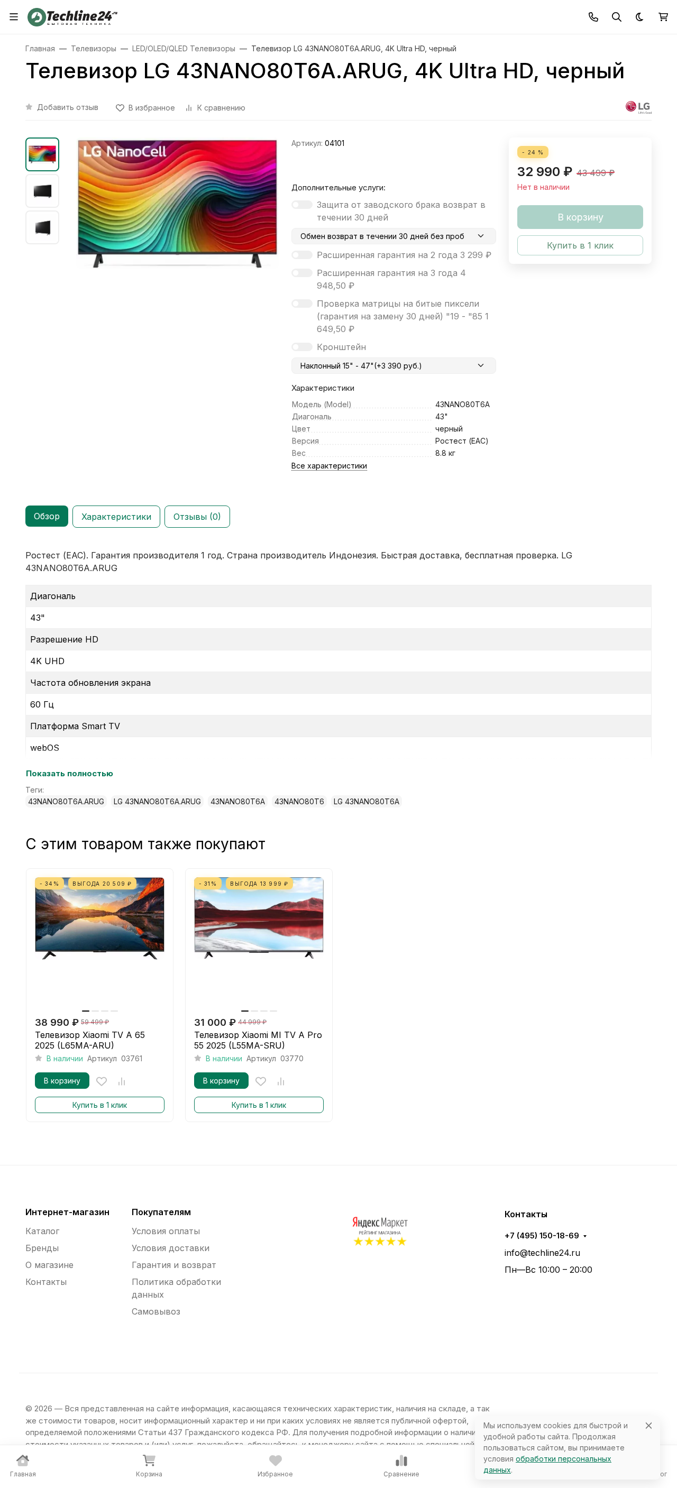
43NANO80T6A (238, 801)
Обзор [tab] (47, 516)
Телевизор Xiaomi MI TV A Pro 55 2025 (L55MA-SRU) (258, 1040)
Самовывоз (156, 1311)
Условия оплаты (166, 1231)
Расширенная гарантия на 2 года (404, 255)
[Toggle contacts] (593, 16)
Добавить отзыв (67, 107)
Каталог (42, 1231)
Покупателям (161, 1212)
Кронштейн (341, 347)
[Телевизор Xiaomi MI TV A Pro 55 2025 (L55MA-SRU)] (259, 942)
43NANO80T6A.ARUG (66, 801)
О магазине (49, 1265)
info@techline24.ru (542, 1252)
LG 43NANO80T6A (366, 801)
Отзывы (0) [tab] (197, 516)
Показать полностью (69, 773)
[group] (177, 264)
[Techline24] (72, 16)
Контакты (46, 1281)
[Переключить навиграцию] (13, 16)
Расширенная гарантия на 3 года (391, 279)
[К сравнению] (122, 1081)
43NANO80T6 (299, 801)
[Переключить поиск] (616, 16)
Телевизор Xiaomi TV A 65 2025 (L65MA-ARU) (90, 1040)
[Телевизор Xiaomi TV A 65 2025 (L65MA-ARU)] (99, 942)
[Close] (649, 1425)
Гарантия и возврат (174, 1265)
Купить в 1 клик (99, 1104)
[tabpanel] (338, 678)
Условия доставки (170, 1248)
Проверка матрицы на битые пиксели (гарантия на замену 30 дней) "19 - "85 (403, 316)
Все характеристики (329, 465)
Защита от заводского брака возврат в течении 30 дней (401, 211)
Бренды (42, 1248)
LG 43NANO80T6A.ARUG (157, 801)
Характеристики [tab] (116, 516)
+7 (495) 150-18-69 (542, 1236)
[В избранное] (101, 1081)
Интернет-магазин (67, 1212)
